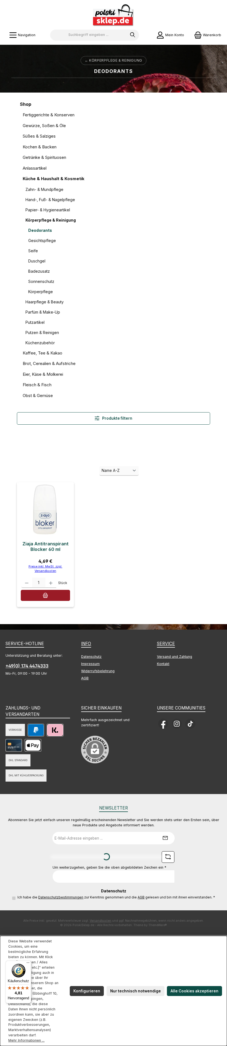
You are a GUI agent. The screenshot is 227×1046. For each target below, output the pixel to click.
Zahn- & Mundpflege (44, 189)
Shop (25, 104)
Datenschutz (91, 657)
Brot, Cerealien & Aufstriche (49, 363)
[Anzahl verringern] (26, 583)
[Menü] (28, 964)
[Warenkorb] (45, 595)
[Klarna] (55, 730)
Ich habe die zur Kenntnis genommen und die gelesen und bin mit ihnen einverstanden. (116, 897)
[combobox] (88, 35)
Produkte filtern (116, 418)
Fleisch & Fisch (37, 384)
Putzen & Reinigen (42, 332)
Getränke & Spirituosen (44, 157)
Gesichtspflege (42, 240)
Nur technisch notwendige (135, 991)
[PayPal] (36, 730)
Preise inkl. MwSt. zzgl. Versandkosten (45, 569)
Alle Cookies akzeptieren (194, 991)
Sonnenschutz (41, 281)
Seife (33, 250)
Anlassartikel (35, 168)
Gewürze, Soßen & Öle (44, 125)
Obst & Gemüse (38, 395)
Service (166, 643)
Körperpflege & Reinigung (50, 220)
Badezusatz (39, 271)
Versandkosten (100, 921)
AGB (85, 678)
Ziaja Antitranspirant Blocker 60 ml (45, 546)
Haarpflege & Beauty (44, 301)
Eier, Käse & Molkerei (43, 374)
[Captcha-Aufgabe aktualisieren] (168, 857)
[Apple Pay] (33, 745)
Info (86, 643)
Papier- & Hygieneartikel (47, 209)
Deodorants (40, 230)
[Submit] (165, 838)
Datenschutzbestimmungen (60, 897)
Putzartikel (35, 322)
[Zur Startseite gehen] (113, 15)
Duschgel (36, 261)
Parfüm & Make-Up (42, 312)
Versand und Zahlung (174, 657)
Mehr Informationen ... (26, 1040)
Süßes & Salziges (39, 136)
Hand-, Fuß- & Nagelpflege (50, 199)
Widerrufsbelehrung (98, 671)
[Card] (14, 745)
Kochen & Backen (39, 146)
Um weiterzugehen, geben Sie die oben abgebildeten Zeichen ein (109, 867)
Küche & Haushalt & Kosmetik (53, 178)
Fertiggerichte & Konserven (48, 114)
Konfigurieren (86, 991)
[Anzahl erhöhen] (50, 583)
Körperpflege (40, 291)
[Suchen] (133, 35)
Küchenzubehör (40, 342)
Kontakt (163, 664)
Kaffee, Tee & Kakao (42, 353)
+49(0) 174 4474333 (27, 666)
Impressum (90, 664)
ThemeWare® (157, 925)
